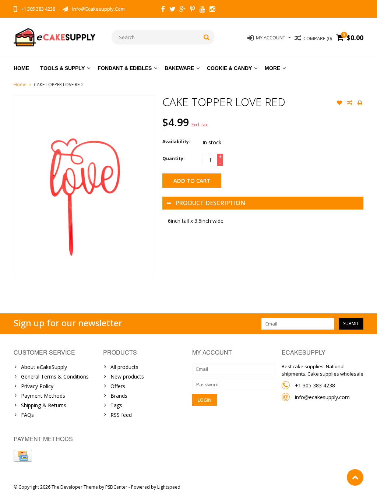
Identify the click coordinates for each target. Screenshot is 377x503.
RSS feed (121, 414)
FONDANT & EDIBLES (125, 68)
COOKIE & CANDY (229, 68)
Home (21, 68)
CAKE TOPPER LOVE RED (58, 84)
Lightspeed (168, 487)
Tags (116, 405)
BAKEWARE (179, 68)
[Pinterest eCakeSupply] (192, 10)
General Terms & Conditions (55, 376)
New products (127, 376)
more (272, 68)
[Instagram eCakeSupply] (212, 10)
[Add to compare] (349, 103)
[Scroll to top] (355, 477)
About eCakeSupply (44, 366)
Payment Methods (43, 395)
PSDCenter (116, 487)
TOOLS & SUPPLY (62, 68)
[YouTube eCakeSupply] (202, 10)
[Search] (207, 37)
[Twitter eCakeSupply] (173, 10)
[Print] (360, 103)
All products (124, 366)
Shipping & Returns (43, 405)
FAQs (27, 414)
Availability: (176, 141)
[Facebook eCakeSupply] (163, 10)
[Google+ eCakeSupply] (183, 10)
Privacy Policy (37, 386)
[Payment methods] (23, 456)
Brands (118, 395)
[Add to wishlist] (339, 103)
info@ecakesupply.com (322, 397)
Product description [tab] (210, 203)
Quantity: (173, 158)
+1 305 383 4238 (315, 385)
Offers (117, 386)
